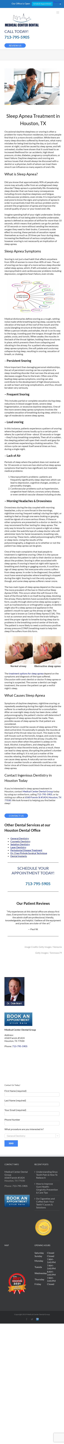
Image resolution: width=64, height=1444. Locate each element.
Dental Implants (18, 856)
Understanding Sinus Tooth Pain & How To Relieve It (47, 1174)
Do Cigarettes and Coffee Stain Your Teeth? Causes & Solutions (45, 1203)
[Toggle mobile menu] (58, 12)
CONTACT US (16, 815)
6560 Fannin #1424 (14, 1177)
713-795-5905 (16, 37)
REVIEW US (15, 45)
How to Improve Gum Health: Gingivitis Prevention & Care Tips (47, 1188)
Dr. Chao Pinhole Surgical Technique (28, 853)
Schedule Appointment (42, 4)
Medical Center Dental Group (38, 791)
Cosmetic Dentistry (20, 841)
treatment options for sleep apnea (26, 673)
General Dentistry (19, 838)
